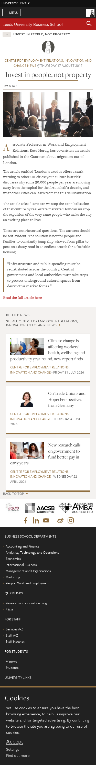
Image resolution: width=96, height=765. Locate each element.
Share (13, 85)
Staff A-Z (12, 635)
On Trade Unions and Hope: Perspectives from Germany (67, 399)
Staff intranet (15, 641)
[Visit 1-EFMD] (12, 508)
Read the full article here (22, 297)
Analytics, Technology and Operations (32, 552)
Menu (13, 12)
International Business (21, 564)
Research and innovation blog (26, 603)
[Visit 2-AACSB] (38, 508)
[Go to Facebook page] (26, 521)
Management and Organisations (28, 570)
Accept (14, 741)
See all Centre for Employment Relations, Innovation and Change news (42, 323)
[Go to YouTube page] (46, 521)
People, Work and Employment (28, 583)
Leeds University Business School (33, 24)
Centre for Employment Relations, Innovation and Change (40, 370)
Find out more (18, 755)
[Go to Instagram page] (71, 521)
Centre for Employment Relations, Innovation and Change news (48, 63)
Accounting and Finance (22, 546)
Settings (12, 749)
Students (12, 667)
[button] (89, 24)
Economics (13, 558)
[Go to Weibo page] (60, 521)
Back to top (13, 493)
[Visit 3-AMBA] (74, 508)
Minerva (11, 661)
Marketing (13, 577)
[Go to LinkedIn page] (36, 521)
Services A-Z (14, 629)
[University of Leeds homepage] (90, 12)
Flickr (9, 609)
